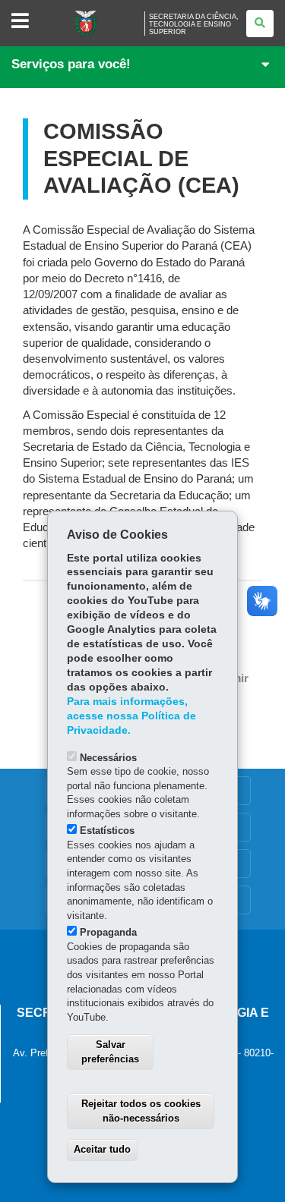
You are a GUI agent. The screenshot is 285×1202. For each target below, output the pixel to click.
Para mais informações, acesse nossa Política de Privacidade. (131, 716)
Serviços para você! (71, 64)
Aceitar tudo (102, 1149)
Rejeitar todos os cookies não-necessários (141, 1111)
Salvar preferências (110, 1052)
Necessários (108, 757)
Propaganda (108, 932)
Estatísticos (107, 830)
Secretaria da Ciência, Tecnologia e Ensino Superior (194, 24)
